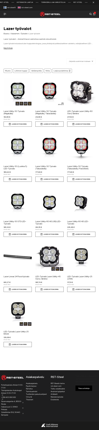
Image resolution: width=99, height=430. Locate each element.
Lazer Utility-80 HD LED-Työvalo (78, 222)
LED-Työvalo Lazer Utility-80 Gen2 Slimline (80, 112)
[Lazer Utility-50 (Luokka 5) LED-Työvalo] (18, 147)
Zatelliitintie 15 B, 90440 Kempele (10, 413)
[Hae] (90, 14)
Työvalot (24, 34)
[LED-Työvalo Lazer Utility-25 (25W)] (81, 257)
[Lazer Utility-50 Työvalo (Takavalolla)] (49, 147)
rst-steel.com (26, 7)
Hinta (48, 70)
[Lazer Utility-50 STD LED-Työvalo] (18, 202)
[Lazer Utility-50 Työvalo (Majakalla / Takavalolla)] (49, 92)
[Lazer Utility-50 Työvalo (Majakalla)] (18, 92)
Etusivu (6, 34)
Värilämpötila (36, 70)
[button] (18, 124)
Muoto (8, 70)
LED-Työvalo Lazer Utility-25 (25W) (79, 277)
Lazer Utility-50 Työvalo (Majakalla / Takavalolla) (45, 112)
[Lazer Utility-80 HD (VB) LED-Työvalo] (49, 202)
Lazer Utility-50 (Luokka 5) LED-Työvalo (15, 167)
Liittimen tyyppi (20, 70)
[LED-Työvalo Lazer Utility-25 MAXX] (18, 312)
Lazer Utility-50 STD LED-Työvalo (15, 222)
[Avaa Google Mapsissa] (2, 395)
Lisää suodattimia (61, 70)
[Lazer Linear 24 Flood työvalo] (18, 257)
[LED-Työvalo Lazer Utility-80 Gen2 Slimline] (81, 92)
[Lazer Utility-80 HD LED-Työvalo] (81, 202)
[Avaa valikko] (5, 14)
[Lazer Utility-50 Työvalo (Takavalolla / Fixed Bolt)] (81, 147)
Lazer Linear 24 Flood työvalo (16, 276)
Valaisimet (15, 34)
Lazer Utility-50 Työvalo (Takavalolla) (45, 167)
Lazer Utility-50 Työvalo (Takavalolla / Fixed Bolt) (77, 167)
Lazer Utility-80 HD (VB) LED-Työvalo (48, 222)
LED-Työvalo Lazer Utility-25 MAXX (16, 332)
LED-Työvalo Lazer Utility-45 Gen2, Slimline (48, 277)
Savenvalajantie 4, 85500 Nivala (11, 402)
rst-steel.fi (11, 7)
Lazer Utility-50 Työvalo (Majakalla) (14, 112)
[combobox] (81, 61)
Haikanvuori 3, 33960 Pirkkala (9, 408)
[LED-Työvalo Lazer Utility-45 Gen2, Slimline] (49, 257)
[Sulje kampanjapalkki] (94, 2)
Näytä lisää (8, 48)
